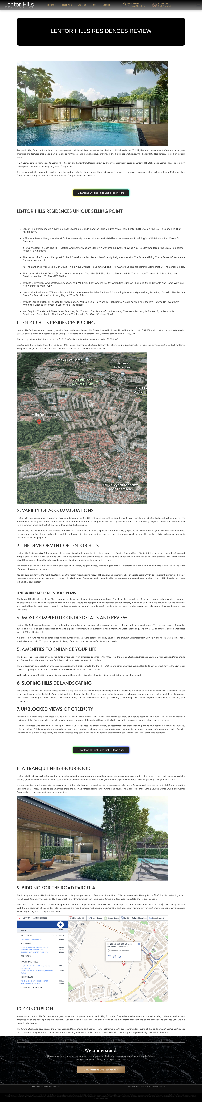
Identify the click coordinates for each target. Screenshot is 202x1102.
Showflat (106, 4)
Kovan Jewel (51, 1097)
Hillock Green (135, 1097)
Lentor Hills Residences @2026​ (139, 1086)
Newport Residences (190, 1095)
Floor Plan (67, 4)
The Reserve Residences (137, 1095)
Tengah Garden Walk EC (37, 1095)
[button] (198, 5)
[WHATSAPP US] (154, 5)
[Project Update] (124, 5)
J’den (29, 1097)
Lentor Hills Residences (39, 1097)
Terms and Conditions (52, 1086)
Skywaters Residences (74, 1097)
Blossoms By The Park (170, 1095)
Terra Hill (180, 1095)
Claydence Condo (61, 1097)
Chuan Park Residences (168, 1097)
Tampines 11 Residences (183, 1097)
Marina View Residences (93, 1095)
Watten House (125, 1097)
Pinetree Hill (91, 1097)
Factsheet (51, 4)
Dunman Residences (108, 1095)
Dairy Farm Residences (122, 1095)
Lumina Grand (100, 1097)
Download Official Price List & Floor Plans (101, 192)
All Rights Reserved (158, 1086)
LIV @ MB (48, 1095)
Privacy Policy (37, 1086)
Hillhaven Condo (145, 1097)
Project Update (133, 3)
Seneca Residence (57, 1095)
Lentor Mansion (155, 1097)
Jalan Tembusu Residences (154, 1095)
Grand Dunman (10, 1097)
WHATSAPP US (163, 3)
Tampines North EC (79, 1095)
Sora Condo (108, 1097)
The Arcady (116, 1097)
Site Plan (82, 4)
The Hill (84, 1097)
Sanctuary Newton (21, 1097)
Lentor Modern (68, 1095)
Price (94, 4)
